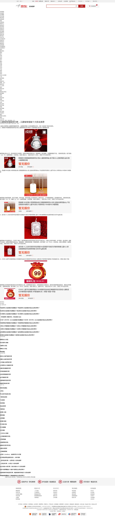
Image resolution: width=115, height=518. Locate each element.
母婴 (1, 99)
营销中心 (46, 504)
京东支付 (59, 511)
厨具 (1, 79)
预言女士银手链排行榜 (6, 356)
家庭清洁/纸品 (3, 91)
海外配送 (37, 497)
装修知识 (2, 29)
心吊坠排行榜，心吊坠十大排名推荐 (9, 463)
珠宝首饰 (2, 111)
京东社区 (67, 504)
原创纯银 (2, 403)
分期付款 (55, 494)
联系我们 (25, 504)
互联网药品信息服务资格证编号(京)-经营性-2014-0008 (64, 506)
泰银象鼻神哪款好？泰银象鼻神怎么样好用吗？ (12, 475)
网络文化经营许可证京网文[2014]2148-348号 (63, 508)
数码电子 (2, 35)
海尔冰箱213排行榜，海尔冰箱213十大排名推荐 (12, 466)
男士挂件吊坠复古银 (5, 394)
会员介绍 (18, 492)
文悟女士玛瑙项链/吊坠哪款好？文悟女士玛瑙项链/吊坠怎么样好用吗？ (18, 326)
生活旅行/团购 (19, 494)
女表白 (2, 391)
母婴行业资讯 (3, 116)
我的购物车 (93, 6)
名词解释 (2, 14)
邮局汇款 (55, 495)
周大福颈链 (3, 427)
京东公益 (82, 504)
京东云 (63, 511)
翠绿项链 (2, 351)
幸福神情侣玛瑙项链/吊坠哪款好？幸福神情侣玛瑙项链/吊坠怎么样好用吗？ (20, 323)
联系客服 (18, 499)
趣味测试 (2, 51)
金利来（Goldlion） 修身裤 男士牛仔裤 (10, 454)
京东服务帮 (2, 38)
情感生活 (2, 40)
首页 (6, 120)
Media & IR (94, 504)
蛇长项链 (2, 430)
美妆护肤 (2, 97)
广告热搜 (18, 477)
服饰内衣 (2, 84)
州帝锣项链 (3, 439)
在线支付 (55, 492)
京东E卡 (92, 495)
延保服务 (93, 494)
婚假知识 (2, 43)
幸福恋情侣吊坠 (4, 442)
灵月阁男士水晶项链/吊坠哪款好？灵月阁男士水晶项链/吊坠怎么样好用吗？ (20, 314)
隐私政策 (77, 504)
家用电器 (2, 78)
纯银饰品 (2, 409)
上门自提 (37, 490)
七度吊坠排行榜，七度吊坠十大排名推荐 (10, 460)
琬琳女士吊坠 (3, 348)
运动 (1, 67)
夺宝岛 (92, 490)
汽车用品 (2, 100)
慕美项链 (2, 415)
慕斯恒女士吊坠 (4, 339)
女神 (1, 64)
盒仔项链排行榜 (4, 377)
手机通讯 (2, 112)
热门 (1, 54)
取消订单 (74, 497)
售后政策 (74, 490)
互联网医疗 (2, 48)
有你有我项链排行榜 (5, 374)
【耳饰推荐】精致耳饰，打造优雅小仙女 (10, 317)
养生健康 (2, 31)
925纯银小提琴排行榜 (5, 362)
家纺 (1, 87)
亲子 (1, 60)
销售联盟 (61, 504)
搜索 (81, 6)
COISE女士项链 (4, 433)
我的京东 (53, 1)
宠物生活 (2, 81)
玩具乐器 (2, 105)
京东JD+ (92, 499)
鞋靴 (1, 106)
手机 (1, 55)
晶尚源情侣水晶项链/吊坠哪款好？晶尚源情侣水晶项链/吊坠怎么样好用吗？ (20, 332)
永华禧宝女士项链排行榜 (6, 365)
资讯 (1, 49)
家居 (1, 70)
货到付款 (55, 490)
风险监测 (72, 504)
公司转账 (55, 497)
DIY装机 (92, 492)
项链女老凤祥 (3, 448)
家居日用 (2, 88)
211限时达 (37, 492)
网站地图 (33, 477)
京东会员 (60, 1)
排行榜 (24, 477)
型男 (1, 66)
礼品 (1, 96)
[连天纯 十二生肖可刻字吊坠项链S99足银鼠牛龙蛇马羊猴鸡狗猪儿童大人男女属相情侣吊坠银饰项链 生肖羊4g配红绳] (35, 227)
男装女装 (2, 34)
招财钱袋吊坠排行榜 (5, 380)
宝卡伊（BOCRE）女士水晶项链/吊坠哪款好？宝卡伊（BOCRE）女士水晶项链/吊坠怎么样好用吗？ (26, 320)
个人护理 (2, 85)
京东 (27, 6)
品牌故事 (2, 19)
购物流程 (18, 490)
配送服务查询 (38, 494)
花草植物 (2, 44)
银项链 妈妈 (3, 421)
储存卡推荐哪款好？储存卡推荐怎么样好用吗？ (12, 469)
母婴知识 (2, 32)
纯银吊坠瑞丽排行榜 (5, 368)
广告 (1, 76)
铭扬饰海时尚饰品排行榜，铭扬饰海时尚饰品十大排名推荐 (15, 472)
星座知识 (2, 41)
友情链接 (56, 504)
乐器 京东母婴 (3, 75)
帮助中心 (2, 23)
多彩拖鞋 (2, 418)
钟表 (1, 109)
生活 (1, 57)
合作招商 (36, 504)
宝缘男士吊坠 (3, 345)
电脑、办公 (2, 82)
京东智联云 (28, 477)
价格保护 (74, 492)
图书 (1, 114)
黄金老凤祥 (3, 406)
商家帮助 (41, 504)
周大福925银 (3, 424)
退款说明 (74, 494)
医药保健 (2, 108)
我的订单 (47, 1)
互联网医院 (2, 46)
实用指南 (2, 11)
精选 (1, 52)
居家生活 (2, 28)
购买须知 (2, 17)
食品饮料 (2, 103)
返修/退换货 (74, 495)
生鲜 (1, 102)
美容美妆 (2, 26)
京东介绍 (2, 119)
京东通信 (93, 497)
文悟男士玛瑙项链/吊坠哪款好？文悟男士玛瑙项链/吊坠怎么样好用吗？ (18, 329)
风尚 (1, 58)
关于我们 (20, 504)
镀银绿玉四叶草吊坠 (5, 445)
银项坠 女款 (3, 412)
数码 (1, 61)
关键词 (6, 477)
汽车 (1, 69)
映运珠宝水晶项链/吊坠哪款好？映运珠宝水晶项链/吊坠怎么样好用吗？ (18, 311)
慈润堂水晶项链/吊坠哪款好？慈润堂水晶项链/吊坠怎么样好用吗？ (17, 335)
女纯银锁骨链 (3, 451)
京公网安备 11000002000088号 (33, 506)
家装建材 (2, 93)
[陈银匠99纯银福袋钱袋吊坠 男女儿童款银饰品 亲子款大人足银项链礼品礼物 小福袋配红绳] (35, 140)
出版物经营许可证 (47, 508)
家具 (1, 90)
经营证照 (76, 509)
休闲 (1, 73)
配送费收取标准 (38, 495)
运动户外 (2, 37)
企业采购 (66, 1)
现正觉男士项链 (4, 342)
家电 (1, 72)
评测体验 (2, 22)
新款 (21, 477)
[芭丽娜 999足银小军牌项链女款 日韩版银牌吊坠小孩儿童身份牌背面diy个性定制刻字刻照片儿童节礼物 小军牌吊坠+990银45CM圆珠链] (35, 184)
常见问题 (2, 16)
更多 (1, 20)
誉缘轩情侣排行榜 (4, 383)
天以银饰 (2, 400)
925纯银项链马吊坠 (5, 436)
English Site (88, 504)
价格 (12, 477)
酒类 (1, 94)
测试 (1, 117)
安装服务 (2, 13)
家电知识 (2, 25)
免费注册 (41, 1)
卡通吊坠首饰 (3, 397)
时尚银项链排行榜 (4, 371)
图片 (15, 477)
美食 (1, 63)
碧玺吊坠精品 (3, 388)
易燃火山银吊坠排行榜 (6, 359)
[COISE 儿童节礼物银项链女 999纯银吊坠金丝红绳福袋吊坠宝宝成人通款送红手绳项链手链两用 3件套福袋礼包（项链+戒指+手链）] (35, 272)
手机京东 (73, 1)
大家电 (17, 497)
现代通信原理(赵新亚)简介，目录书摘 (10, 457)
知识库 (9, 477)
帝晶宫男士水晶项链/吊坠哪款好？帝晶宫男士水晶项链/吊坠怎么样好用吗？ (20, 307)
